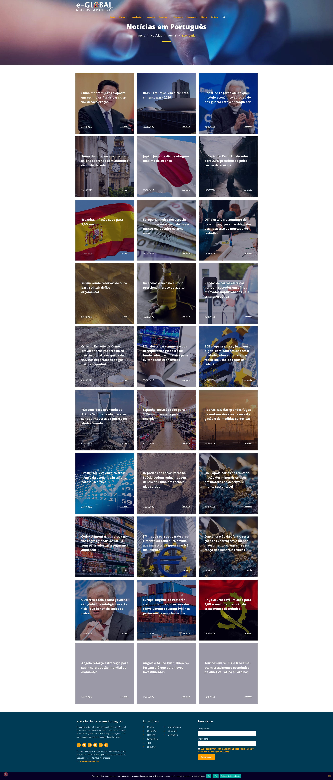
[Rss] (106, 745)
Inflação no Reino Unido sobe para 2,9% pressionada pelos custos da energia (226, 160)
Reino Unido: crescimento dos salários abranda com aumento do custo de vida (104, 160)
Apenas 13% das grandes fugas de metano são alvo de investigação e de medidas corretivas (227, 414)
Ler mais (124, 126)
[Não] (329, 776)
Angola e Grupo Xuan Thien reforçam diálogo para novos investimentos (166, 667)
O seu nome (203, 728)
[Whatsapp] (101, 745)
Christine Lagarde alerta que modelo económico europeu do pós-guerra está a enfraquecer (227, 97)
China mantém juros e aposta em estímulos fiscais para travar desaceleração (103, 97)
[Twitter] (84, 745)
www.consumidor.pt (89, 761)
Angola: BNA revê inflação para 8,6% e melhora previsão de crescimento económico (227, 604)
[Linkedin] (95, 745)
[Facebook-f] (79, 745)
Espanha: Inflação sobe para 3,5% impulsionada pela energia (164, 414)
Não (215, 776)
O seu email (203, 738)
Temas (172, 35)
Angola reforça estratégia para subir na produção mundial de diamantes (104, 667)
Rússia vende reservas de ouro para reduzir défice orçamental (104, 287)
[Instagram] (90, 745)
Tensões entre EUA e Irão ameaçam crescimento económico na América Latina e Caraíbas (227, 667)
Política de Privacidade (230, 776)
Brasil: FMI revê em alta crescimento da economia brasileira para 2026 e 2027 (104, 477)
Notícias (156, 35)
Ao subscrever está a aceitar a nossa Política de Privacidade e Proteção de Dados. (226, 750)
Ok (209, 776)
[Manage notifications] (6, 774)
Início (141, 35)
